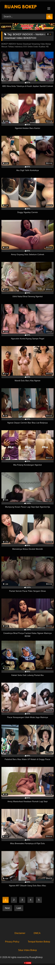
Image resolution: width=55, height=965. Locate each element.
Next (7, 908)
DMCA (37, 933)
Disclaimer (20, 933)
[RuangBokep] (22, 7)
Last (19, 908)
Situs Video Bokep (27, 950)
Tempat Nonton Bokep (39, 941)
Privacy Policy (12, 941)
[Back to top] (46, 956)
